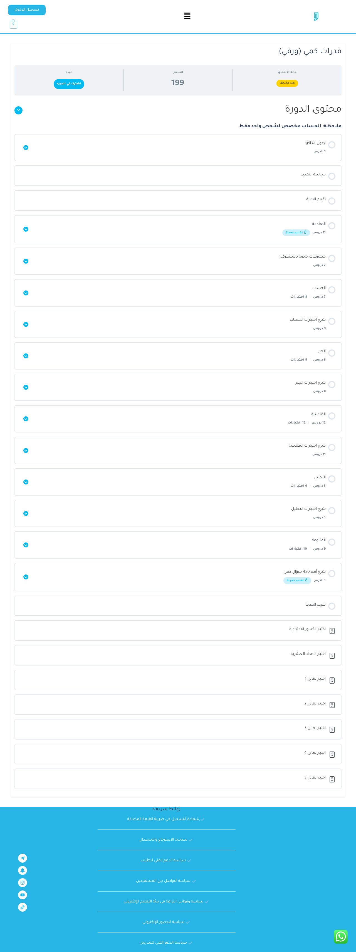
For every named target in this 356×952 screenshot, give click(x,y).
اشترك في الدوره (69, 83)
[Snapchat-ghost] (22, 870)
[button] (27, 10)
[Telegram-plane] (22, 858)
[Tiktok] (22, 907)
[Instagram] (22, 882)
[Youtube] (22, 894)
